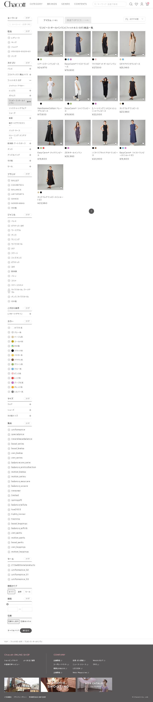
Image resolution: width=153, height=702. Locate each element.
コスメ (13, 281)
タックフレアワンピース (129, 108)
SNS (95, 664)
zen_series (16, 458)
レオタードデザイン (15, 314)
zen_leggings (18, 547)
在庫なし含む (13, 621)
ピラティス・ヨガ (17, 226)
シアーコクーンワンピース (48, 64)
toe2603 (16, 509)
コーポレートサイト (60, 664)
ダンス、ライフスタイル (20, 297)
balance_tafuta (19, 505)
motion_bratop (18, 472)
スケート (14, 253)
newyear (16, 491)
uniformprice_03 (20, 579)
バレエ (10, 69)
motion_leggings (20, 552)
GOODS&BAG (17, 203)
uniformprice (18, 430)
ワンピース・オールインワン (17, 102)
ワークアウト (16, 230)
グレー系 (17, 332)
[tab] (51, 20)
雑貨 (11, 118)
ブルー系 (18, 369)
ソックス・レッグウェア (17, 108)
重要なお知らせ (59, 668)
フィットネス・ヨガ (14, 80)
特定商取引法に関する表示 (37, 697)
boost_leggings (19, 523)
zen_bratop (17, 453)
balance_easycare (20, 481)
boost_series (17, 444)
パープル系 (19, 382)
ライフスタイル (17, 244)
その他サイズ (13, 416)
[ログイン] (142, 4)
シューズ (12, 113)
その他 (10, 160)
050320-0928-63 (20, 51)
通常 (19, 592)
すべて (11, 592)
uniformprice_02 (20, 570)
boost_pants (17, 542)
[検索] (131, 4)
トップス (12, 91)
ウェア (10, 404)
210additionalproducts (23, 565)
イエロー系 (18, 355)
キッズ (14, 42)
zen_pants (16, 533)
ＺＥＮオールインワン (73, 152)
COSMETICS (17, 185)
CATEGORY (36, 4)
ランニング (15, 239)
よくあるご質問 (29, 660)
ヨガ (13, 267)
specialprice (17, 434)
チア (13, 249)
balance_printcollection (23, 467)
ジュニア (14, 47)
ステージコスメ (17, 285)
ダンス (10, 149)
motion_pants (18, 538)
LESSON (76, 668)
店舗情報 (57, 660)
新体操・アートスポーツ (17, 143)
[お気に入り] (136, 4)
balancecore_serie (20, 462)
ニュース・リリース (79, 664)
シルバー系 (18, 392)
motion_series (18, 476)
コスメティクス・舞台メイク (18, 74)
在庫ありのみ (26, 621)
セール (10, 166)
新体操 (14, 271)
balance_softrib (19, 528)
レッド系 (17, 378)
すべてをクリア (13, 630)
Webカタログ (98, 660)
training (15, 519)
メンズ (13, 56)
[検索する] (95, 4)
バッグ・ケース (14, 130)
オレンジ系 (18, 387)
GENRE (66, 4)
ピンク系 (17, 373)
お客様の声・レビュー (12, 664)
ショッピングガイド (11, 660)
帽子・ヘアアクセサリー (17, 124)
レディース (15, 38)
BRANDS (52, 4)
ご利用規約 (7, 697)
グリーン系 (18, 364)
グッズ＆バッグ (14, 155)
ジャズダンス (16, 258)
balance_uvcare (19, 486)
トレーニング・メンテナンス (17, 137)
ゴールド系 (18, 341)
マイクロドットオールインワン (104, 64)
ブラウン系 (18, 360)
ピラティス (15, 262)
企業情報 (57, 672)
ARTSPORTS (17, 194)
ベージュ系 (18, 337)
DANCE (15, 199)
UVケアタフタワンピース (130, 64)
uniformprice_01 (20, 574)
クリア (28, 18)
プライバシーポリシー (20, 697)
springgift (16, 500)
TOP (6, 641)
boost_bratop (17, 448)
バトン (13, 276)
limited (15, 495)
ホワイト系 (18, 328)
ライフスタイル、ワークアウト (20, 291)
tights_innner (18, 514)
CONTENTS (80, 4)
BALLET (15, 180)
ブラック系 (18, 350)
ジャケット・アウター (16, 86)
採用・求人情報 (78, 660)
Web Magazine (80, 672)
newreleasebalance (21, 439)
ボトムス (12, 95)
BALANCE (16, 190)
